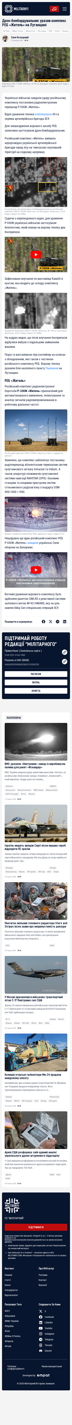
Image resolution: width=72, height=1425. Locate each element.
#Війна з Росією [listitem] (12, 1336)
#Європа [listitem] (9, 1341)
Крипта (36, 690)
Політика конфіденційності (15, 1367)
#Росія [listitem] (8, 1346)
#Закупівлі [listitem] (10, 1316)
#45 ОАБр (6, 31)
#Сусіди (43, 1101)
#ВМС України (38, 790)
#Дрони (8, 1175)
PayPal (36, 682)
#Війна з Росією (17, 31)
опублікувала (43, 114)
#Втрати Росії (30, 31)
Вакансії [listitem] (43, 1285)
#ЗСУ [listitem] (7, 1311)
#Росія (57, 31)
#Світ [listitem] (7, 1331)
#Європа (9, 1023)
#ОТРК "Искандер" (12, 794)
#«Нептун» (9, 786)
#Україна (65, 31)
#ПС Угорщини (27, 1101)
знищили (32, 542)
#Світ (49, 872)
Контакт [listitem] (43, 1280)
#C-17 (8, 1019)
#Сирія (56, 872)
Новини (8, 1275)
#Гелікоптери (54, 1097)
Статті (8, 1280)
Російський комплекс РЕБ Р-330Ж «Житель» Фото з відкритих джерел (34, 454)
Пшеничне (52, 368)
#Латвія (17, 1023)
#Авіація (53, 868)
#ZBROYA (53, 786)
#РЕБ (50, 31)
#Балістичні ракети (24, 790)
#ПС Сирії (41, 872)
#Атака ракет (10, 790)
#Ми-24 (16, 1101)
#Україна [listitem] (9, 1326)
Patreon (36, 674)
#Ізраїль (22, 872)
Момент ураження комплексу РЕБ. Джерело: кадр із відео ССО (34, 534)
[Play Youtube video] (36, 254)
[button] (64, 9)
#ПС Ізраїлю (31, 872)
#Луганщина (42, 31)
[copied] (64, 652)
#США (52, 945)
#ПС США (25, 1023)
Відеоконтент (11, 1295)
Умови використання (52, 1366)
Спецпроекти (11, 1290)
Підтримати (36, 1227)
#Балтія (61, 1019)
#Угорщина (53, 1101)
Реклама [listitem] (43, 1275)
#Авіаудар (9, 868)
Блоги (7, 1285)
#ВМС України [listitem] (12, 1321)
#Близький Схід (11, 872)
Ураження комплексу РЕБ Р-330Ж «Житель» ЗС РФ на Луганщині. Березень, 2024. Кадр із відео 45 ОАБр (36, 332)
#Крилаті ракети (51, 790)
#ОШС (52, 1175)
